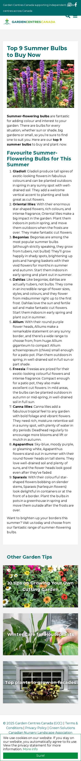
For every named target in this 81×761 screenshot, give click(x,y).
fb (75, 4)
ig (69, 4)
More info (30, 749)
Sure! (40, 755)
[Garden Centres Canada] (29, 22)
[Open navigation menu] (75, 16)
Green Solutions (62, 728)
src (68, 16)
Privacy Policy (36, 728)
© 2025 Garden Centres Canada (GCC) (33, 723)
